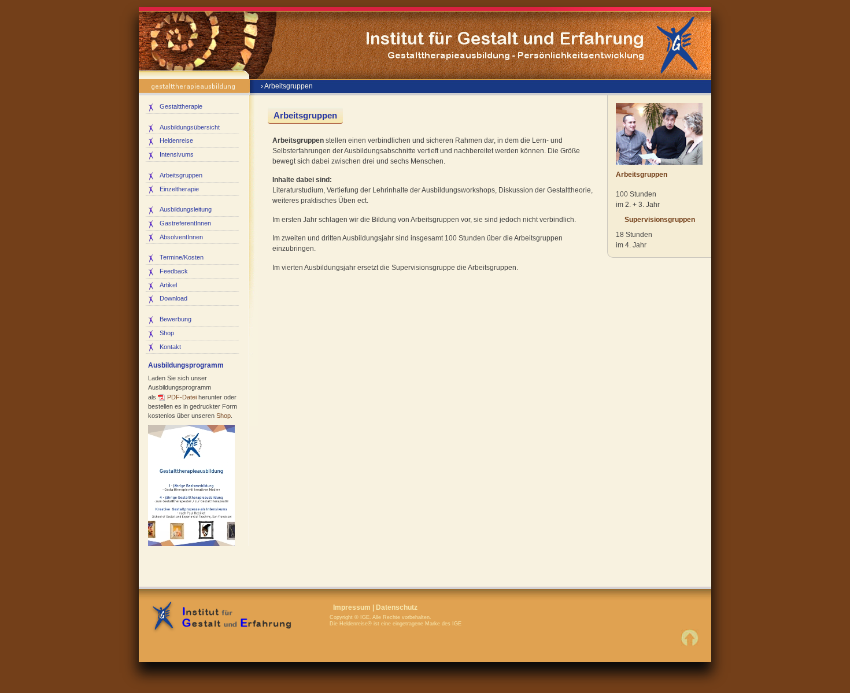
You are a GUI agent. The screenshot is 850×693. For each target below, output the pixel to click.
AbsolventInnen (181, 237)
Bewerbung (175, 319)
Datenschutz (396, 607)
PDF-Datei (182, 397)
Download (173, 298)
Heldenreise (176, 140)
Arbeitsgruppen (181, 175)
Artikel (168, 284)
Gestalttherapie (181, 106)
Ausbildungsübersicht (190, 127)
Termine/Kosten (182, 257)
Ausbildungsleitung (186, 209)
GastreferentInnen (185, 223)
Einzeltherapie (179, 189)
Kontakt (170, 346)
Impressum (352, 607)
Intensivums (177, 154)
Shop (167, 332)
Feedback (174, 271)
